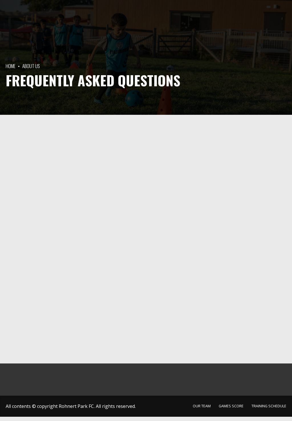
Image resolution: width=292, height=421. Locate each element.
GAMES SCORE (214, 143)
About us (31, 66)
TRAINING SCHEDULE (219, 157)
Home (10, 66)
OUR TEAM (211, 129)
